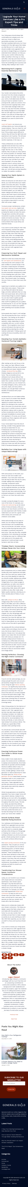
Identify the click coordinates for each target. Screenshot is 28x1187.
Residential (13, 29)
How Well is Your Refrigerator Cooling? (11, 1035)
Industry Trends (6, 1165)
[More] (10, 957)
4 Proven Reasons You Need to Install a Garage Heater (12, 1062)
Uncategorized (6, 1169)
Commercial (5, 1161)
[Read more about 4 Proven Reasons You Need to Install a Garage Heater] (14, 1051)
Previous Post (14, 1014)
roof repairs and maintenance (12, 260)
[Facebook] (4, 954)
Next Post (14, 1019)
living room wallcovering (9, 505)
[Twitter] (10, 954)
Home (3, 1163)
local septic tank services (9, 208)
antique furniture (12, 600)
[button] (24, 2)
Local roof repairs (7, 124)
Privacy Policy (6, 1183)
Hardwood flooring (11, 371)
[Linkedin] (16, 954)
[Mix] (4, 957)
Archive (4, 1159)
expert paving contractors (12, 842)
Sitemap (14, 1183)
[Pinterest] (21, 954)
